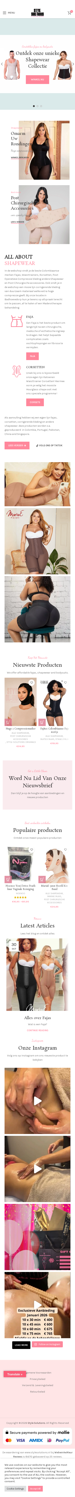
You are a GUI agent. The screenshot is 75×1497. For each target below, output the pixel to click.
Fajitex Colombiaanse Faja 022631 (54, 730)
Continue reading (37, 1030)
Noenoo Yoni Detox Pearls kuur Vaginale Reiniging (20, 887)
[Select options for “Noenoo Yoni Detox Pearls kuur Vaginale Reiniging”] (8, 879)
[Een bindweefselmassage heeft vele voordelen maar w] (37, 1101)
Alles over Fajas (37, 1018)
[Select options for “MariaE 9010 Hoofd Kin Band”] (42, 879)
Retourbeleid (37, 1391)
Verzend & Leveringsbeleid (37, 1385)
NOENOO (20, 893)
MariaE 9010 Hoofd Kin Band (54, 887)
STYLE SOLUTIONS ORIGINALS (21, 742)
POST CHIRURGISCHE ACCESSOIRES (20, 737)
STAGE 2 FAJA (62, 739)
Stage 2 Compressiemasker (20, 728)
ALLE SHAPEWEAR (20, 733)
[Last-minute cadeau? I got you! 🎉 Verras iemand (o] (37, 1237)
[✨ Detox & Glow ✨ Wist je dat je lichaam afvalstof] (37, 1169)
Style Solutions (36, 1423)
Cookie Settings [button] (15, 1488)
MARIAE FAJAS (54, 896)
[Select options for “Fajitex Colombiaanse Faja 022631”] (42, 722)
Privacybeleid (37, 1379)
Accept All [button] (35, 1488)
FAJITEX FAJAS (47, 739)
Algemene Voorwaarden (37, 1372)
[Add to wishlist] (31, 683)
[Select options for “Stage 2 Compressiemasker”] (8, 722)
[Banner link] (37, 150)
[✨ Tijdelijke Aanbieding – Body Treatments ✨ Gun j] (37, 1305)
